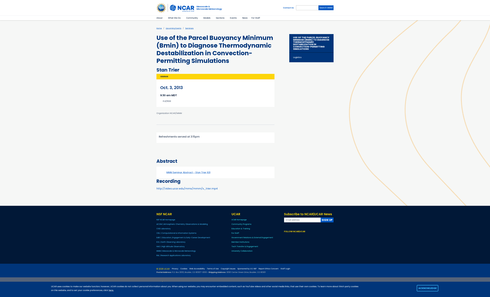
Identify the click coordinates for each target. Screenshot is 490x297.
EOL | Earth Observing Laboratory (170, 242)
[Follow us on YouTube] (296, 236)
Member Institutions (240, 242)
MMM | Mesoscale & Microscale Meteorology (176, 251)
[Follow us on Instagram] (293, 236)
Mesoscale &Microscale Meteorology (209, 7)
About (159, 17)
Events (233, 17)
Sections (220, 17)
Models (206, 17)
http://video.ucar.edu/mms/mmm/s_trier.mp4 (187, 188)
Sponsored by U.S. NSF (247, 269)
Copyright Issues (228, 269)
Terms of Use (213, 269)
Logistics (297, 57)
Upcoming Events (173, 28)
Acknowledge (427, 288)
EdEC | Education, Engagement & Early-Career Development (183, 237)
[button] (164, 18)
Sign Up (327, 220)
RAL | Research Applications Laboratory (173, 255)
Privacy (175, 269)
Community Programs (241, 224)
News (245, 17)
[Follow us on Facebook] (285, 236)
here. (111, 290)
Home (159, 28)
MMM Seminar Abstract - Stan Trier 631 (188, 172)
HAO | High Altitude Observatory (170, 246)
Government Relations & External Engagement (252, 237)
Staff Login (285, 269)
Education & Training (240, 228)
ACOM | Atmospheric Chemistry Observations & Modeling (182, 224)
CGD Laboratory (163, 228)
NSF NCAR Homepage (165, 219)
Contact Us (288, 8)
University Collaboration (242, 251)
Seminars (189, 28)
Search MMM (326, 7)
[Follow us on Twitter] (289, 236)
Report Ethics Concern (269, 269)
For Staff (255, 17)
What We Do (174, 17)
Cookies (183, 269)
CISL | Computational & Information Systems (176, 233)
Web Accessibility (197, 269)
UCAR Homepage (239, 219)
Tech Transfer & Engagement (244, 246)
